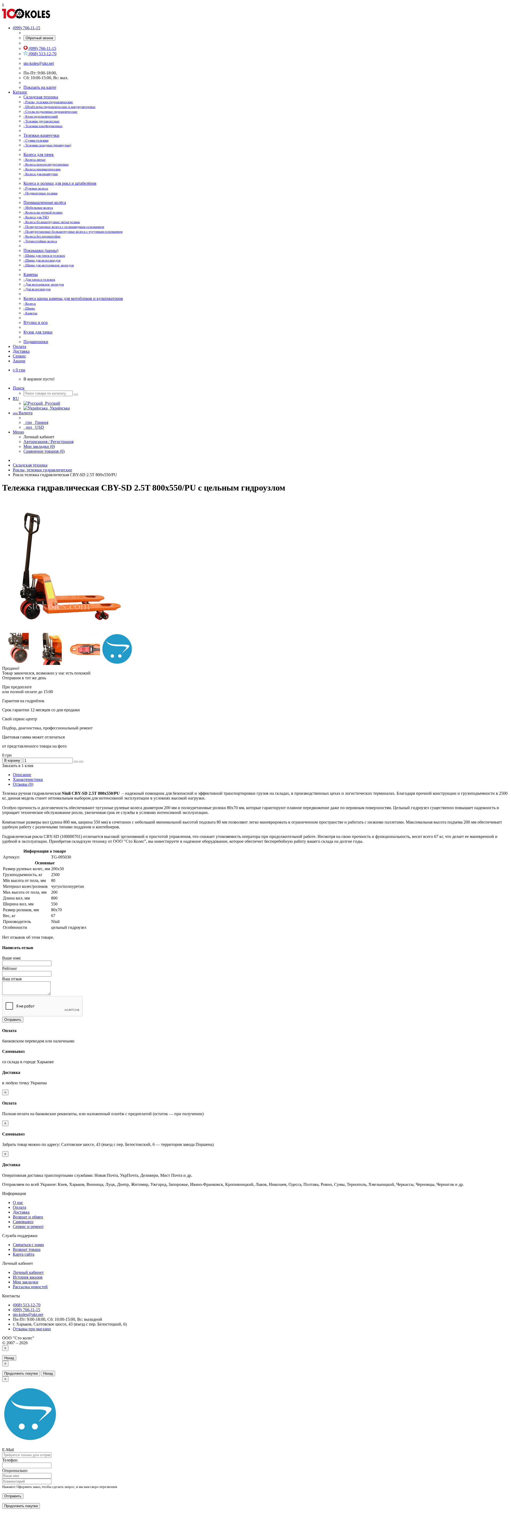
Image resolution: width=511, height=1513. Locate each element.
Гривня (36, 422)
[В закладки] (76, 761)
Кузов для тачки (37, 332)
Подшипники (35, 341)
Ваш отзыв (12, 979)
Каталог (20, 92)
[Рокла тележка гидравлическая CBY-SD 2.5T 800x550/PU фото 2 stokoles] (51, 663)
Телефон (10, 1460)
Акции (19, 361)
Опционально (14, 1470)
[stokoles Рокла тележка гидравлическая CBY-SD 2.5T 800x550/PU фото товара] (68, 630)
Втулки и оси (35, 322)
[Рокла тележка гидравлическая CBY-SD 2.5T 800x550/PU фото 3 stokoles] (84, 663)
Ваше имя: (11, 958)
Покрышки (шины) (40, 250)
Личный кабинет (28, 1272)
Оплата (19, 346)
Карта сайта (23, 1254)
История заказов (28, 1277)
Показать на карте (39, 87)
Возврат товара (26, 1249)
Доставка (21, 351)
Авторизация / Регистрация (48, 441)
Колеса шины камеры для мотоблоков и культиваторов (73, 298)
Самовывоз (23, 1221)
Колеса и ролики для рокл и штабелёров (59, 183)
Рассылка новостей (30, 1287)
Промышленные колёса (44, 202)
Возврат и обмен (28, 1217)
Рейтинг (9, 968)
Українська (59, 408)
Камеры (30, 274)
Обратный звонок (39, 38)
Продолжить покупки (21, 1373)
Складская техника (40, 97)
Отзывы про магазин (32, 1329)
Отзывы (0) (23, 784)
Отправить (12, 1020)
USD (34, 427)
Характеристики (28, 779)
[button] (19, 370)
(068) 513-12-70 (42, 53)
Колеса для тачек (38, 154)
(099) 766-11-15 (42, 48)
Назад (9, 1358)
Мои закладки (25, 1282)
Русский (51, 403)
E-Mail (8, 1449)
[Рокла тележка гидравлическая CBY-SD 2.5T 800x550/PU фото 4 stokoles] (117, 663)
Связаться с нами (28, 1244)
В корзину (12, 760)
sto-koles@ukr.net (38, 63)
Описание (22, 774)
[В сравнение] (81, 761)
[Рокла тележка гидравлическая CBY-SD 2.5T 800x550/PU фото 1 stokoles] (18, 663)
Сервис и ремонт (28, 1226)
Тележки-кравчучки (41, 135)
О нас (18, 1202)
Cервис (19, 356)
